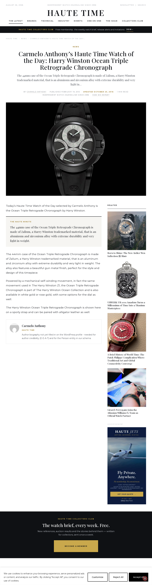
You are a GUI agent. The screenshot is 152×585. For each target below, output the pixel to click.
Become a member (76, 546)
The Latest (16, 21)
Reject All (118, 577)
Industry (63, 21)
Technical (47, 21)
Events (78, 21)
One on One (94, 21)
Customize (97, 577)
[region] (76, 576)
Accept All (138, 577)
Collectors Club (132, 21)
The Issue (112, 21)
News (24, 39)
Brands (32, 21)
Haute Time (12, 39)
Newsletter (127, 5)
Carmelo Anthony (36, 92)
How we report (101, 95)
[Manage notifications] (145, 578)
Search (142, 5)
